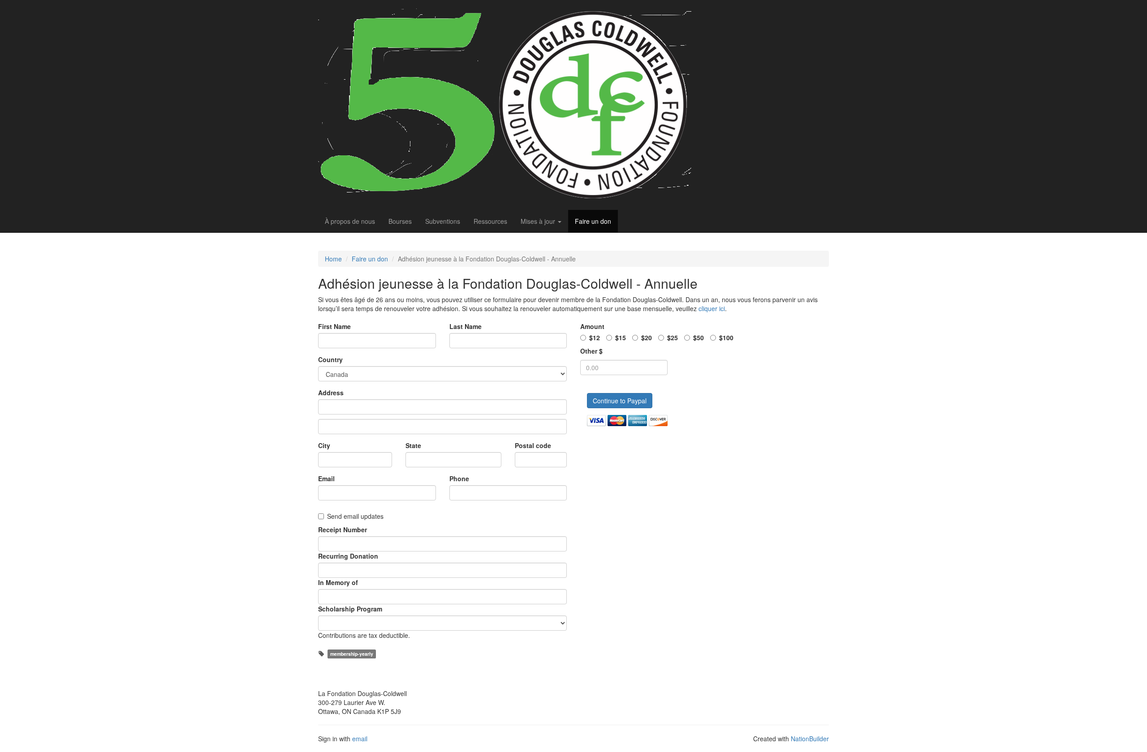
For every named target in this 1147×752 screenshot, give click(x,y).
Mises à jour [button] (539, 221)
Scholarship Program (350, 608)
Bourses (400, 221)
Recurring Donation (348, 555)
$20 (646, 337)
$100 (726, 337)
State (413, 445)
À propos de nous (350, 221)
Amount (592, 326)
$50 (698, 337)
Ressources (490, 221)
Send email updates (355, 516)
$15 (620, 337)
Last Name (465, 326)
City (324, 445)
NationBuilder (810, 738)
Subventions (442, 221)
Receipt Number (342, 529)
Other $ (591, 350)
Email (326, 478)
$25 (672, 337)
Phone (459, 478)
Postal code (533, 445)
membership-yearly (351, 653)
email (359, 738)
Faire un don (593, 221)
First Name (334, 326)
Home (333, 258)
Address (331, 392)
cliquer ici (712, 308)
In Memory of (338, 582)
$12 (594, 337)
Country (330, 359)
